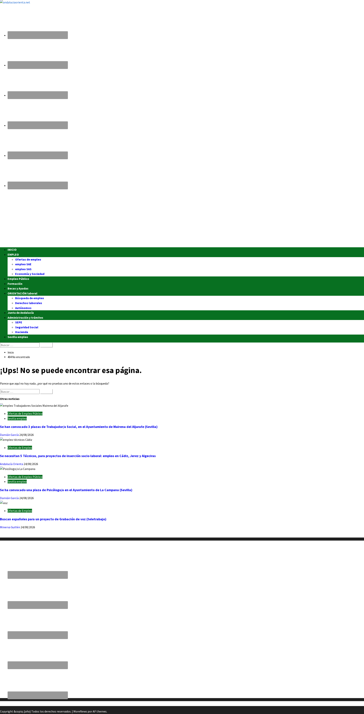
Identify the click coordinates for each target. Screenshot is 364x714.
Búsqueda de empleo (29, 298)
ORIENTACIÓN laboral (22, 293)
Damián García (9, 435)
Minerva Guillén (10, 527)
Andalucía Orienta (12, 464)
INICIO (12, 249)
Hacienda (21, 332)
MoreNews (80, 711)
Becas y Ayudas (18, 288)
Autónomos (23, 308)
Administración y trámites (25, 317)
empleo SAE (23, 264)
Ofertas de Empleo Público (25, 413)
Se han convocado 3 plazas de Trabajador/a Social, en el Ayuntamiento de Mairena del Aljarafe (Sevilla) (79, 426)
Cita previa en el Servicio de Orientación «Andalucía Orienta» (38, 703)
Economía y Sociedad (29, 274)
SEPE (18, 322)
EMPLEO (13, 254)
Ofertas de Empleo (20, 447)
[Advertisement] (114, 217)
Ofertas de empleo (28, 259)
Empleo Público (18, 279)
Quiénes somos (10, 535)
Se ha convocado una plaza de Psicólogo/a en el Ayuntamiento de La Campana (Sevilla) (66, 490)
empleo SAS (23, 269)
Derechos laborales (28, 303)
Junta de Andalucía (21, 312)
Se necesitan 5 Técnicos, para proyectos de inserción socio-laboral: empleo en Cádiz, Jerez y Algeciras (78, 456)
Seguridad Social (26, 327)
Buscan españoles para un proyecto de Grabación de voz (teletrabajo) (53, 519)
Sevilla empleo (18, 337)
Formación (15, 284)
